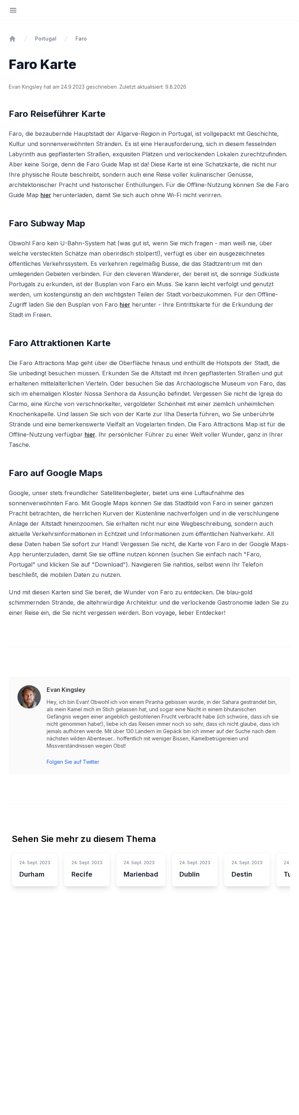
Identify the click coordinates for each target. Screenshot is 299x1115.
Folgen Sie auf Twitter (73, 762)
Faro (81, 38)
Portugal (46, 38)
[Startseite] (12, 38)
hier (45, 195)
